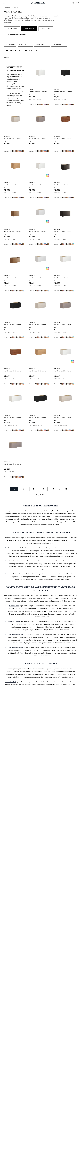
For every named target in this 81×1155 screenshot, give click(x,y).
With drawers (29, 29)
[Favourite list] (77, 3)
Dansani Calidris (14, 621)
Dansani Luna (14, 606)
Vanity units (15, 7)
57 (66, 489)
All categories (12, 29)
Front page (7, 7)
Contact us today (11, 682)
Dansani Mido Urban (15, 634)
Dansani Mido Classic (15, 647)
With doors (45, 29)
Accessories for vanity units (16, 34)
